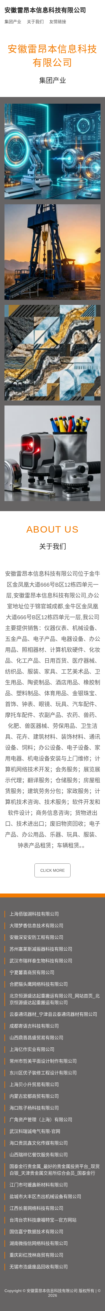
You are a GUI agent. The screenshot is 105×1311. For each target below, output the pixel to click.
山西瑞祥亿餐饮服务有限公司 (39, 1154)
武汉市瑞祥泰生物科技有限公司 (41, 960)
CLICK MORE (52, 870)
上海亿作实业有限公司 (32, 1049)
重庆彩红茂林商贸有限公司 (36, 1255)
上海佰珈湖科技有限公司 (34, 914)
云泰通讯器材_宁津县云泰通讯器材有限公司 (53, 1014)
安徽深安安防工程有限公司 (36, 937)
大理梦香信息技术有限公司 (36, 925)
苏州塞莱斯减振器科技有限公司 (41, 949)
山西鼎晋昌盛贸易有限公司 (36, 1037)
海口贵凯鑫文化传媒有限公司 (39, 1143)
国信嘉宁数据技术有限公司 (36, 1231)
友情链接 (57, 21)
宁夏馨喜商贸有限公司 (32, 972)
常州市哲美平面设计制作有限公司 (43, 1061)
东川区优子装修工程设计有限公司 (43, 1072)
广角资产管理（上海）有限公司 (41, 1119)
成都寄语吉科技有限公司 (34, 1026)
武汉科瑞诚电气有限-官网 (35, 1131)
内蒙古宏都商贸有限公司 (34, 1096)
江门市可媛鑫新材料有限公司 (39, 1185)
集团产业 (12, 21)
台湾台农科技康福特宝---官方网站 (43, 1220)
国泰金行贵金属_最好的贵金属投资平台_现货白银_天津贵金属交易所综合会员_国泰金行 (55, 1170)
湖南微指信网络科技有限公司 (39, 1243)
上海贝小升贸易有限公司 (34, 1084)
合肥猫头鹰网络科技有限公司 (39, 984)
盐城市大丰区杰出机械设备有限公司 (45, 1196)
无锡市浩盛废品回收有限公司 (39, 1266)
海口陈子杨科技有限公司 (34, 1108)
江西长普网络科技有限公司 (36, 1208)
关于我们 (35, 21)
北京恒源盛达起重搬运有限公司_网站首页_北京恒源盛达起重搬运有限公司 (55, 999)
